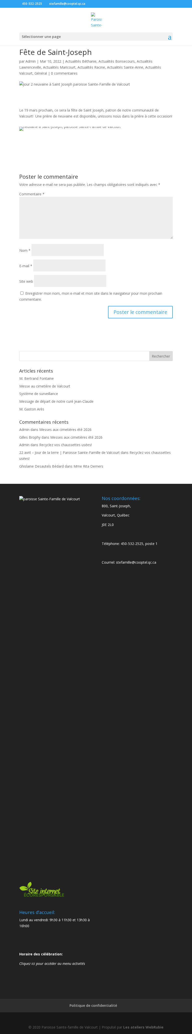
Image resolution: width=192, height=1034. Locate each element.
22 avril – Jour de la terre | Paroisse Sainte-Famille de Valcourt (69, 452)
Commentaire (31, 194)
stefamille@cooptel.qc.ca (136, 562)
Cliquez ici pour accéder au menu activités (52, 963)
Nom (24, 250)
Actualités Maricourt (59, 67)
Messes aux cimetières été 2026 (65, 429)
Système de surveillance (38, 393)
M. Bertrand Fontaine (36, 378)
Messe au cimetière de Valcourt (44, 386)
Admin (31, 61)
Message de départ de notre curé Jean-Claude (56, 401)
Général (40, 73)
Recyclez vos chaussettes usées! (65, 444)
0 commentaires (64, 73)
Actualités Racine (91, 67)
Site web (26, 281)
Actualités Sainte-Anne (125, 67)
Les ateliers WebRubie (143, 1027)
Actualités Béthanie (80, 61)
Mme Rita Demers (88, 466)
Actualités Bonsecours (116, 61)
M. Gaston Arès (31, 409)
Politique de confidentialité (93, 1005)
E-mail (25, 265)
